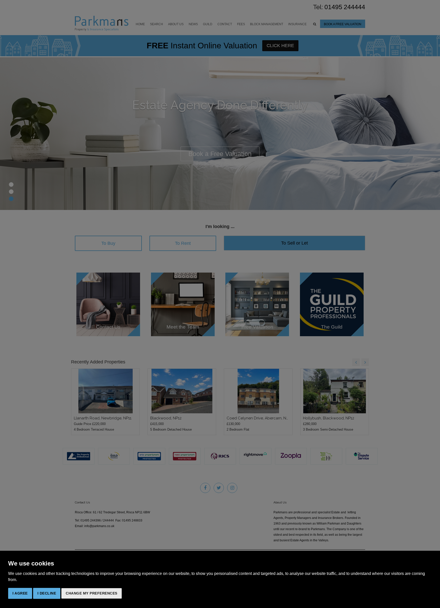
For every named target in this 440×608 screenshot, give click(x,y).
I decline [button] (46, 593)
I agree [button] (20, 593)
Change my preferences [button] (91, 593)
